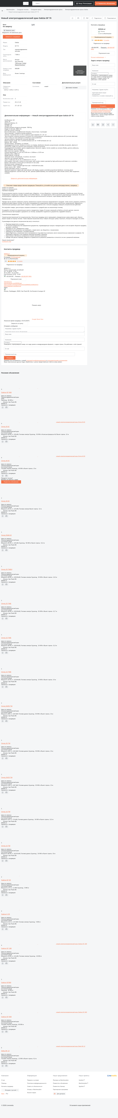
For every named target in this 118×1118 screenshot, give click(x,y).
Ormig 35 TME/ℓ (6, 569)
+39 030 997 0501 (26, 276)
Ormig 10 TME (6, 672)
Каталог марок (31, 1092)
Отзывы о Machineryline (34, 1089)
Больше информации (97, 57)
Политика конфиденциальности (36, 1083)
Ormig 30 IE (5, 501)
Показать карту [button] (36, 305)
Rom (2, 1093)
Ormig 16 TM (5, 812)
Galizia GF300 (6, 982)
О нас (3, 1080)
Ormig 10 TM (5, 846)
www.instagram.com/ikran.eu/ (12, 286)
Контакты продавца (7, 1086)
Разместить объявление (11, 482)
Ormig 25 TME (6, 603)
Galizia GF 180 (6, 948)
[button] (72, 18)
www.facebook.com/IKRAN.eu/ (13, 283)
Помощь (3, 1083)
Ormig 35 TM (5, 743)
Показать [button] (18, 276)
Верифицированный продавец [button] (16, 255)
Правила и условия (33, 1080)
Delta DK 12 (5, 1051)
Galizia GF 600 (6, 392)
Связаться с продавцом (13, 36)
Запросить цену (10, 30)
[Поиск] (34, 3)
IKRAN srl (7, 253)
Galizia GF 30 (6, 880)
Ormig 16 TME (6, 638)
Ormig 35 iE (5, 427)
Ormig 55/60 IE (6, 535)
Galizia (17, 42)
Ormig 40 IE (5, 461)
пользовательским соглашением (57, 360)
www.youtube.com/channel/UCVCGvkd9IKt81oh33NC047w (21, 284)
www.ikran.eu (8, 281)
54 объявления (15, 257)
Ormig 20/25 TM (6, 777)
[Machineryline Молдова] (11, 3)
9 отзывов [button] (19, 261)
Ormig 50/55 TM (6, 706)
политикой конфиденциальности (36, 360)
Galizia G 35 (5, 914)
